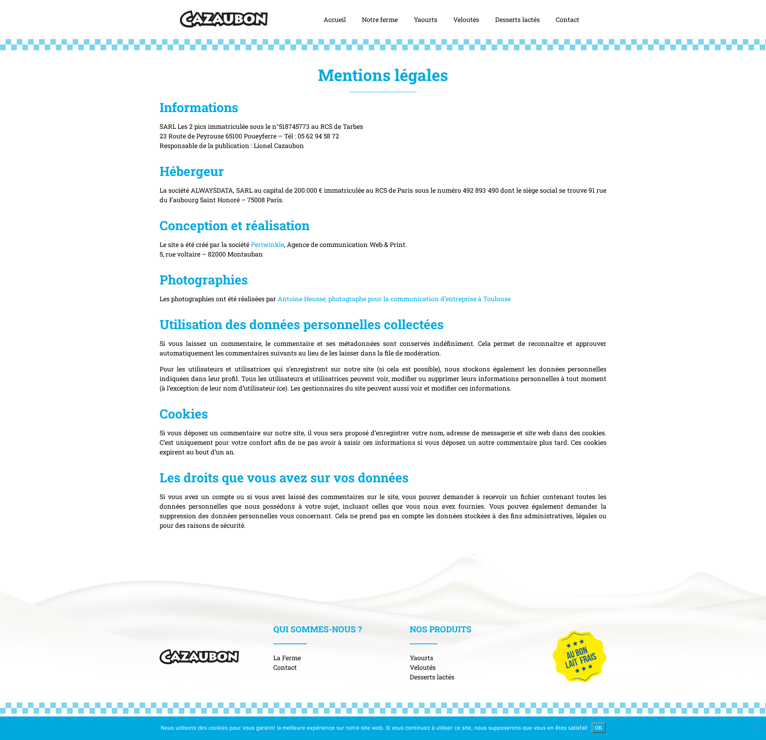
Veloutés (466, 19)
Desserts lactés (517, 19)
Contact (567, 19)
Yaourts (425, 19)
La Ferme (287, 657)
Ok (598, 727)
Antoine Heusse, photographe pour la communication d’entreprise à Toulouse (394, 298)
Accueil (335, 19)
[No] (756, 728)
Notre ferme (380, 19)
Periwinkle (267, 244)
